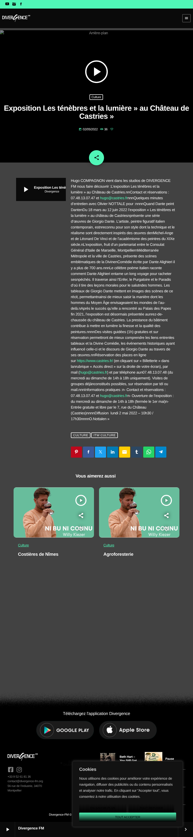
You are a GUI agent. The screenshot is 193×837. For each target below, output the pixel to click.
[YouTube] (7, 4)
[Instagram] (14, 4)
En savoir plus (102, 808)
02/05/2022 (89, 129)
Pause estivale (170, 760)
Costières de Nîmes (38, 554)
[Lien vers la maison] (16, 18)
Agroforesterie (118, 554)
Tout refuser (151, 808)
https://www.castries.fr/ (95, 361)
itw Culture (104, 435)
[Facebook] (21, 4)
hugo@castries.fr (113, 198)
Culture (96, 97)
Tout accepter (127, 817)
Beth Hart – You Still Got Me (128, 760)
